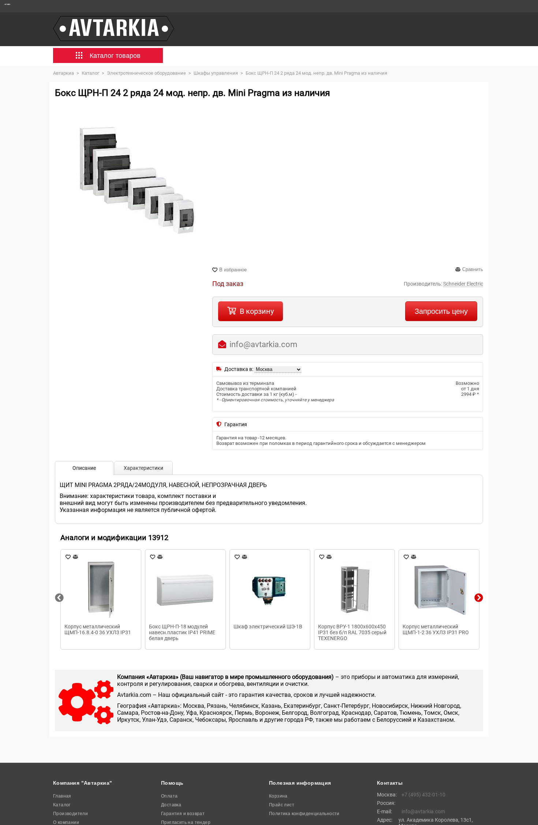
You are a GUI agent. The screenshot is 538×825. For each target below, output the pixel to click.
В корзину (257, 311)
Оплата (169, 796)
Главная (62, 796)
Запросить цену (441, 311)
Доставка (171, 804)
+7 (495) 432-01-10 (423, 795)
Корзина (278, 796)
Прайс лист (281, 804)
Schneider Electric (463, 284)
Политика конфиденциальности (304, 813)
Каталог (62, 804)
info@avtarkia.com (263, 344)
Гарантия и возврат (183, 813)
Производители (70, 813)
